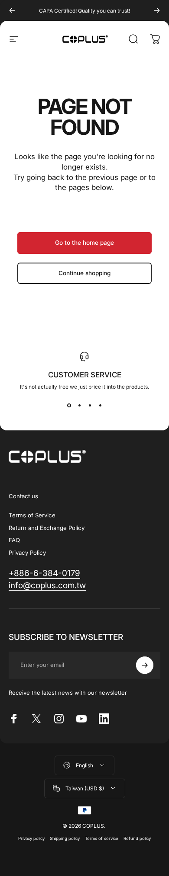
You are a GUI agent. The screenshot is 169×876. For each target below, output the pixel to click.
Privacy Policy (27, 552)
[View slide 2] (79, 405)
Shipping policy (65, 838)
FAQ (14, 539)
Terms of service (101, 838)
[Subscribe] (144, 665)
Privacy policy (31, 838)
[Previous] (12, 10)
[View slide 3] (89, 405)
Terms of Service (32, 515)
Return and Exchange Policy (46, 527)
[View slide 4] (100, 405)
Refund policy (137, 838)
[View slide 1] (69, 405)
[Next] (156, 10)
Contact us (23, 496)
